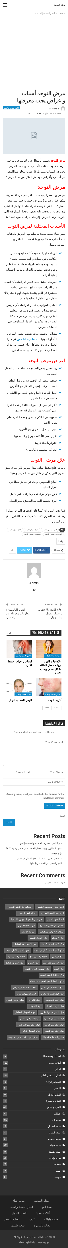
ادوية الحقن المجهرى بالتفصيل (50, 907)
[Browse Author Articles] (34, 570)
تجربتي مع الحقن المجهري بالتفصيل (26, 919)
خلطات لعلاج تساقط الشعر (51, 931)
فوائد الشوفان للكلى (31, 1031)
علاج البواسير (58, 956)
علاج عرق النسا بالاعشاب (52, 993)
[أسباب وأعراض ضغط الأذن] (19, 649)
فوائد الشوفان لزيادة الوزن (52, 1012)
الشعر (57, 1088)
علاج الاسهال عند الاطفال (25, 944)
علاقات (57, 1164)
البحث (62, 816)
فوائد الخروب (34, 1000)
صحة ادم (56, 1120)
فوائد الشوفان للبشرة (54, 1018)
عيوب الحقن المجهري (26, 993)
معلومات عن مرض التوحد (54, 534)
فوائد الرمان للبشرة (15, 1000)
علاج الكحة (59, 969)
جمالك (57, 1113)
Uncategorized (52, 1056)
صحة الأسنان (54, 1126)
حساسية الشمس (27, 339)
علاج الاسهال (58, 938)
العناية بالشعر (54, 1107)
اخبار (58, 1069)
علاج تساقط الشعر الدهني (52, 975)
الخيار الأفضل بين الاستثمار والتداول (45, 863)
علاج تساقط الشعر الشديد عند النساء (47, 981)
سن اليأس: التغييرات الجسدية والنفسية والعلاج (41, 843)
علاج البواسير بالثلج (38, 956)
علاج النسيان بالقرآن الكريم (37, 969)
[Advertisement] (34, 51)
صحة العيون (54, 1132)
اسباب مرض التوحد (50, 530)
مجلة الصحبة (59, 5)
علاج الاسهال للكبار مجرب (18, 950)
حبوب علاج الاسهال (26, 925)
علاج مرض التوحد (15, 530)
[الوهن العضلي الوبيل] (19, 687)
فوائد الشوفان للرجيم (54, 1024)
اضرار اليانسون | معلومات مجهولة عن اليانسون (18, 613)
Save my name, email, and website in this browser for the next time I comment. (35, 796)
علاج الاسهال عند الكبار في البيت (49, 950)
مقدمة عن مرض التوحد (32, 534)
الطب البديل (54, 1094)
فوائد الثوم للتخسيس (54, 1000)
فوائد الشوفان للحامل (30, 1018)
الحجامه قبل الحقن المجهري (19, 907)
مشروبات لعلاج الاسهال (53, 1037)
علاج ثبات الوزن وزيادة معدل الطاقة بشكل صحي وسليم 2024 (34, 848)
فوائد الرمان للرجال (55, 1006)
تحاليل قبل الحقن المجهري (52, 925)
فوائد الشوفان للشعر (54, 1031)
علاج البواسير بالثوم (16, 956)
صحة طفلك (55, 1151)
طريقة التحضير (28, 931)
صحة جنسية (54, 1138)
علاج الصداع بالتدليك (15, 962)
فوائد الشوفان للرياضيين (29, 1024)
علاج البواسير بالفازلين (53, 962)
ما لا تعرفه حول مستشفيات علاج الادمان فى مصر (40, 858)
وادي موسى (56, 853)
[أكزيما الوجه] (49, 687)
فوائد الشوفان (35, 1006)
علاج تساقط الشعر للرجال (25, 987)
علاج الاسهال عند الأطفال (52, 944)
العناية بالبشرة (53, 1100)
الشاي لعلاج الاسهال (27, 913)
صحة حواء (55, 1145)
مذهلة (21, 1242)
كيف (58, 1170)
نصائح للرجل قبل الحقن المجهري (23, 1037)
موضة (57, 1177)
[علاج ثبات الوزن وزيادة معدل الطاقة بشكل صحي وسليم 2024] (49, 649)
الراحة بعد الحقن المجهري (52, 913)
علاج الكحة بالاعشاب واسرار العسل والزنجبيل (50, 613)
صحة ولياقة (55, 1158)
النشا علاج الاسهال (55, 919)
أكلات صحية (54, 1062)
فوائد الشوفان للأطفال (25, 1012)
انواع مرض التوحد (31, 530)
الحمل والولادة (53, 1081)
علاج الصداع (33, 962)
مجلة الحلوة (31, 1242)
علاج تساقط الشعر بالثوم (52, 987)
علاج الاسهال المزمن (38, 938)
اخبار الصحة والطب (11, 108)
